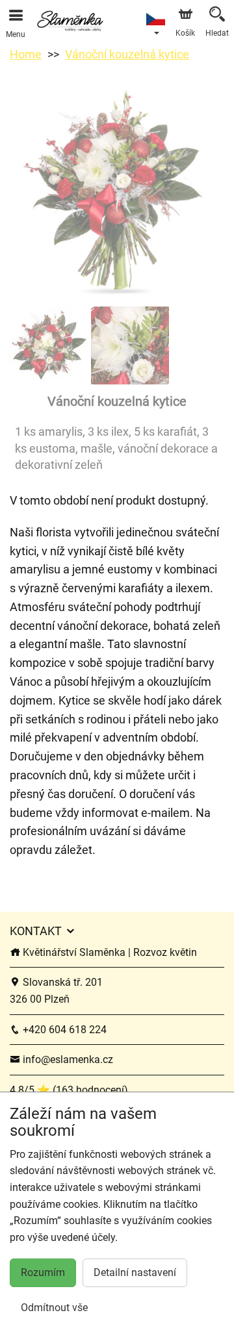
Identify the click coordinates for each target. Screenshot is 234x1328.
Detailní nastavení (135, 1272)
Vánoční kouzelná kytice (127, 54)
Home (26, 54)
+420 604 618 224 (63, 1029)
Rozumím (43, 1272)
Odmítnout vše (54, 1307)
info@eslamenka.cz (66, 1059)
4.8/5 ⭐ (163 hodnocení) (69, 1090)
